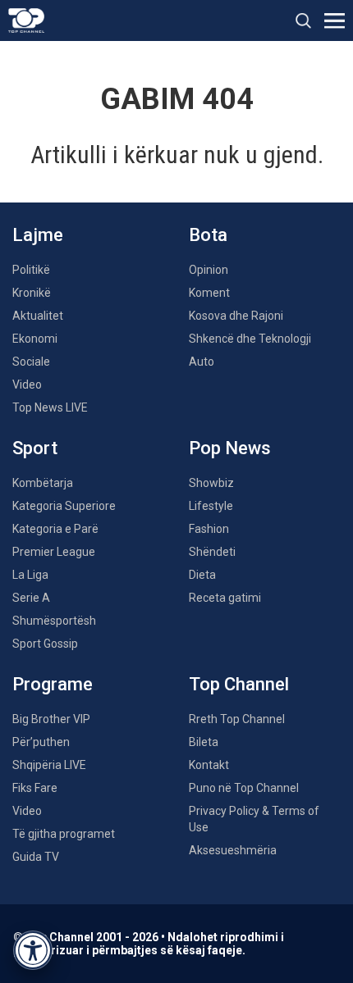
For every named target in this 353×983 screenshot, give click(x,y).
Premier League (53, 551)
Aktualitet (37, 315)
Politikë (31, 269)
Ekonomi (34, 338)
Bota (208, 235)
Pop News (230, 448)
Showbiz (211, 482)
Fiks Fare (34, 787)
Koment (209, 292)
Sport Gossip (45, 643)
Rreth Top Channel (237, 719)
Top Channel (239, 684)
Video (27, 384)
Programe (52, 684)
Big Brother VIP (51, 719)
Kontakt (209, 764)
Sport (34, 448)
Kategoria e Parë (55, 528)
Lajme (37, 235)
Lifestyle (211, 505)
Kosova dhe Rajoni (236, 315)
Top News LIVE (50, 407)
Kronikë (31, 292)
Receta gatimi (225, 597)
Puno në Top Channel (244, 787)
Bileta (203, 742)
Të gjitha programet (63, 833)
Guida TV (35, 856)
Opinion (208, 269)
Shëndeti (212, 551)
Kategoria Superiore (64, 505)
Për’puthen (41, 742)
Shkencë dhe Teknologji (250, 338)
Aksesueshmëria (233, 850)
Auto (201, 361)
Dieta (202, 574)
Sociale (31, 361)
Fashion (209, 528)
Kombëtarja (42, 482)
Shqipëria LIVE (49, 764)
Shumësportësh (54, 620)
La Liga (30, 574)
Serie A (31, 597)
